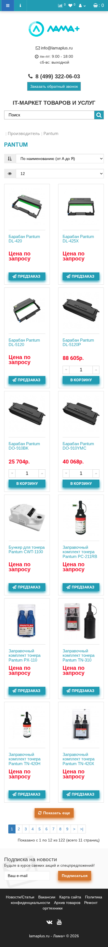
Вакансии (46, 897)
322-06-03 (57, 76)
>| (81, 829)
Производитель (24, 133)
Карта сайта (70, 897)
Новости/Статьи (20, 897)
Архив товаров (67, 902)
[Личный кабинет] (82, 5)
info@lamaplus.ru (57, 48)
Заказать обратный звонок (54, 86)
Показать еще (56, 813)
